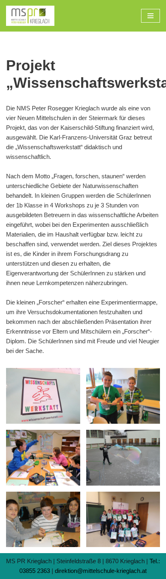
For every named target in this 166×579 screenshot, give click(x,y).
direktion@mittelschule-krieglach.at (101, 570)
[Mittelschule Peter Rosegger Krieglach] (30, 16)
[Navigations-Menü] (150, 16)
